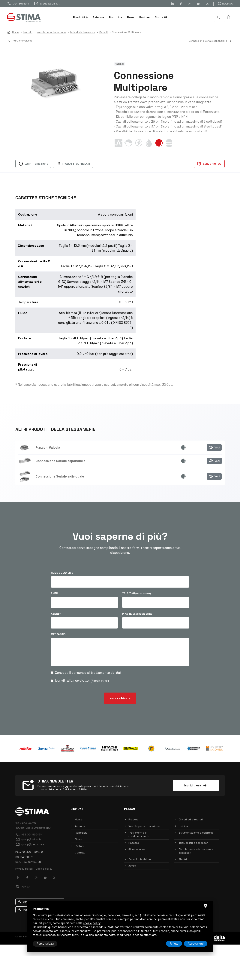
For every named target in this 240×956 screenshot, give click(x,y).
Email (54, 593)
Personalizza (45, 943)
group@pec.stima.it (31, 844)
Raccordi (134, 842)
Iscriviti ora (195, 785)
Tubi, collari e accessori (193, 842)
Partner (144, 17)
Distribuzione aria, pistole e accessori (196, 851)
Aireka (132, 866)
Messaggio (58, 634)
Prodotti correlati (73, 163)
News (130, 17)
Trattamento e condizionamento (139, 834)
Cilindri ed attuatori (191, 819)
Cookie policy (44, 868)
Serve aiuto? (209, 163)
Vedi (214, 447)
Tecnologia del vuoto (141, 859)
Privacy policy (24, 868)
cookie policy (91, 923)
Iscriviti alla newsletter (82, 680)
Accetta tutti (196, 943)
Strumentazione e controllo (196, 832)
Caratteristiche (33, 163)
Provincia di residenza (137, 613)
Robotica (115, 17)
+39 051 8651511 (28, 834)
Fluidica (183, 826)
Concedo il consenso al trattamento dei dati (88, 673)
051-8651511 (18, 3)
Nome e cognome (62, 572)
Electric (183, 859)
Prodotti (79, 17)
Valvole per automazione (144, 826)
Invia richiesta (120, 698)
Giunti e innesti (137, 849)
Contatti (161, 17)
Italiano (225, 3)
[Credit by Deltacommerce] (216, 937)
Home (78, 819)
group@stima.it (47, 3)
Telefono (136, 593)
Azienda (98, 17)
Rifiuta (174, 943)
